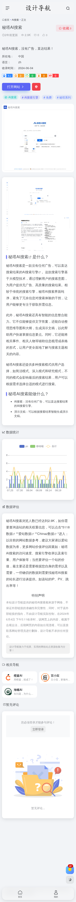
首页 (6, 19)
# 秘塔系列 (64, 97)
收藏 (67, 28)
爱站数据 (24, 533)
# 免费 (48, 97)
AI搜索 (15, 19)
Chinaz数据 (45, 533)
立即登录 (38, 729)
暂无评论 (12, 704)
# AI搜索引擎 (30, 97)
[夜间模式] (70, 880)
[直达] (34, 677)
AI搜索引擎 (30, 272)
